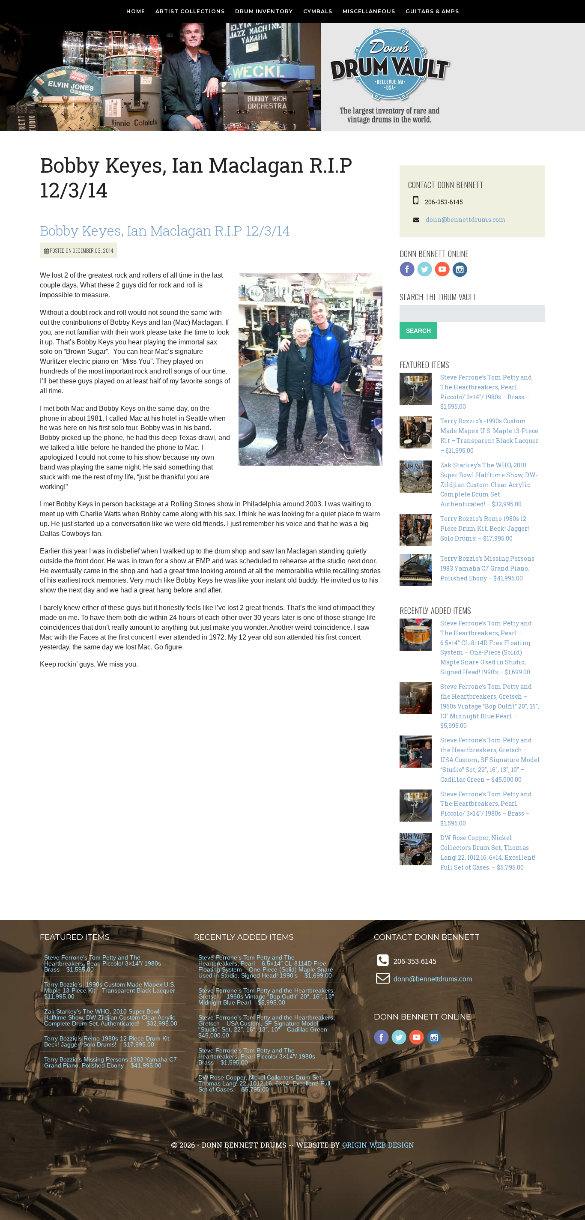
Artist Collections (190, 11)
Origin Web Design (378, 1144)
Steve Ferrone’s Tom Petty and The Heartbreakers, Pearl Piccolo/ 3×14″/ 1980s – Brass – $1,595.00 (105, 963)
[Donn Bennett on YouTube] (442, 275)
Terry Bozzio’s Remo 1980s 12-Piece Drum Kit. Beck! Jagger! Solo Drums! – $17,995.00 (484, 528)
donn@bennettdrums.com (466, 219)
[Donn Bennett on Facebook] (407, 275)
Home (135, 11)
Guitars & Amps (432, 11)
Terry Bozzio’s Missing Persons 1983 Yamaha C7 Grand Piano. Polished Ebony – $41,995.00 (487, 568)
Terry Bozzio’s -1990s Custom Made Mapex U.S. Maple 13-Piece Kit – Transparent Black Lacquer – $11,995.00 (112, 990)
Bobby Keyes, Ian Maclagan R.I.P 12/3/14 (165, 230)
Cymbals (317, 11)
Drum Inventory (264, 11)
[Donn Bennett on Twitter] (425, 275)
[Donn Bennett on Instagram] (460, 275)
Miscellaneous (369, 11)
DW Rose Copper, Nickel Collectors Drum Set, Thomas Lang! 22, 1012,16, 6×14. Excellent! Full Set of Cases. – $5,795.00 (264, 1083)
